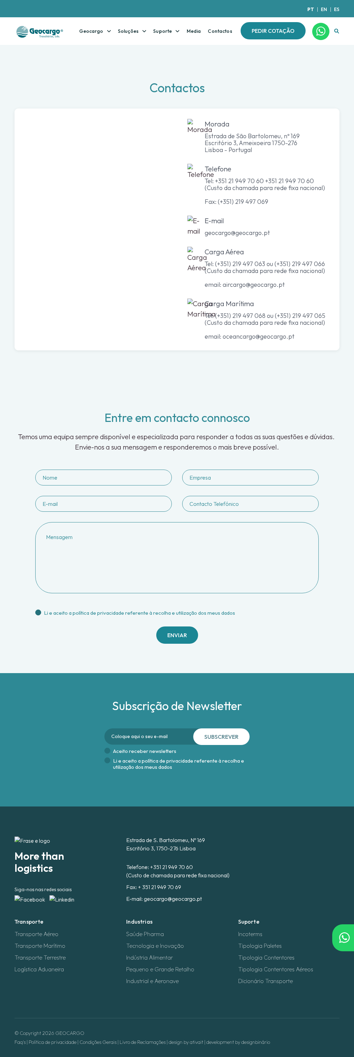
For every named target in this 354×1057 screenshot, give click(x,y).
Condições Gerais (98, 1042)
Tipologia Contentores (266, 957)
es (336, 9)
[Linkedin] (61, 898)
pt (310, 9)
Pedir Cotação (273, 30)
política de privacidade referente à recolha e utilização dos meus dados (154, 613)
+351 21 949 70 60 (171, 866)
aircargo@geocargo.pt (254, 285)
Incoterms (250, 934)
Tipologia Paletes (260, 945)
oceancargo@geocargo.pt (259, 336)
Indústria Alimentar (149, 957)
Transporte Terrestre (40, 957)
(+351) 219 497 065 (300, 316)
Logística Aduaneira (39, 969)
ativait (196, 1042)
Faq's (20, 1042)
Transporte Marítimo (40, 945)
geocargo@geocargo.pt (237, 233)
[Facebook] (30, 898)
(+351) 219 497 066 (299, 264)
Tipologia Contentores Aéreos (275, 969)
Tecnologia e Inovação (155, 945)
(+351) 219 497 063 (240, 264)
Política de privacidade (52, 1042)
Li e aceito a (139, 613)
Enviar (177, 635)
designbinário (255, 1042)
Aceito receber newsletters (144, 751)
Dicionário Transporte (265, 981)
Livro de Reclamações (143, 1042)
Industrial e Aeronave (152, 981)
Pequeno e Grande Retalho (160, 969)
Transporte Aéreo (36, 934)
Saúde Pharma (145, 934)
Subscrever (221, 736)
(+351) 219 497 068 (240, 316)
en (324, 9)
